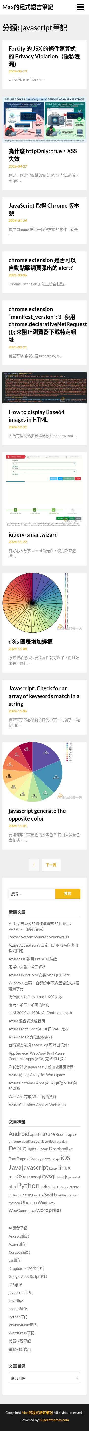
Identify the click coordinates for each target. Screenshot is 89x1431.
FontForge (17, 1158)
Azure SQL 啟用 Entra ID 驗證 (33, 959)
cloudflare (28, 1141)
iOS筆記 (15, 1284)
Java (15, 1167)
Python (28, 1185)
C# (75, 1135)
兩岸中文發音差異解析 (27, 967)
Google (39, 1159)
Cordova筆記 (19, 1252)
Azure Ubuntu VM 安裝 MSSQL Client (39, 975)
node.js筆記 (18, 1308)
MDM (26, 1177)
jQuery (53, 1168)
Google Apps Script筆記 (28, 1276)
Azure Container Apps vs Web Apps (37, 1104)
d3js (64, 1141)
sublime (39, 1195)
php (12, 1186)
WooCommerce (22, 1210)
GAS (30, 1159)
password (74, 1177)
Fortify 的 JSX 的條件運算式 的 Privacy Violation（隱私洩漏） (44, 56)
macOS (15, 1176)
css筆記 (15, 1260)
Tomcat (72, 1195)
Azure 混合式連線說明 (27, 1021)
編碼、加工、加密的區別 (29, 1004)
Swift (49, 1194)
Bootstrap (64, 1134)
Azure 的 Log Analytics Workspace (37, 1075)
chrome (15, 1141)
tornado (14, 1203)
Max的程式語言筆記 (27, 6)
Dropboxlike (61, 1148)
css (59, 1141)
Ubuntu (29, 1202)
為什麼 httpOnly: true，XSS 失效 (35, 996)
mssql (36, 1176)
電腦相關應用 (20, 1349)
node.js (62, 1176)
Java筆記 (16, 1300)
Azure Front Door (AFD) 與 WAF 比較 (38, 1029)
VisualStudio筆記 (23, 1325)
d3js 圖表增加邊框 (31, 641)
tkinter (61, 1195)
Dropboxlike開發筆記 (26, 1268)
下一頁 (51, 865)
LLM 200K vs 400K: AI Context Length (40, 1012)
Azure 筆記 (17, 1244)
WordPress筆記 (21, 1333)
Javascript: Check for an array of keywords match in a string (44, 696)
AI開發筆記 (18, 1228)
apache (36, 1134)
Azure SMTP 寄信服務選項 (30, 1037)
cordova (50, 1141)
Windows (46, 1202)
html (48, 1159)
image (56, 1159)
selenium (49, 1186)
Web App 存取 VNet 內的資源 (33, 1096)
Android (19, 1133)
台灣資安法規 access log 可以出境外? (39, 1045)
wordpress (49, 1209)
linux (64, 1167)
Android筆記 (19, 1236)
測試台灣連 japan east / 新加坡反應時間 (41, 1067)
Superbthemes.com (54, 1420)
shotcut (64, 1187)
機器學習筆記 (20, 1341)
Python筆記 (18, 1317)
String (28, 1194)
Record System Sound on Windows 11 (39, 937)
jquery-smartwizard (33, 534)
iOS (65, 1157)
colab (40, 1141)
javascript (35, 1167)
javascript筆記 (20, 1292)
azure (49, 1134)
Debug (17, 1148)
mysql (49, 1176)
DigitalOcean (37, 1149)
